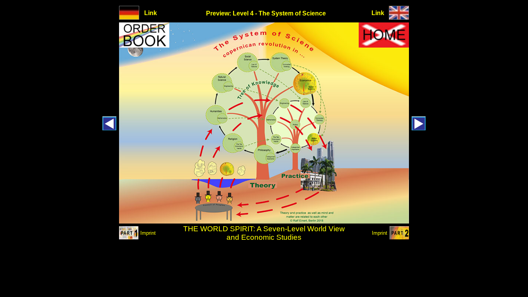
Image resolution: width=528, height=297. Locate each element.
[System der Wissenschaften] (129, 17)
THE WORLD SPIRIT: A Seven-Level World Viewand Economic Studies (264, 233)
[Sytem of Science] (399, 17)
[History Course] (419, 128)
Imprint (148, 233)
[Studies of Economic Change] (399, 237)
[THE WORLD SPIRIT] (384, 45)
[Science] (109, 128)
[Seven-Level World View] (128, 237)
